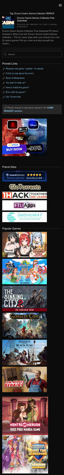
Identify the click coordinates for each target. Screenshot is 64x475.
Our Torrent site (13, 96)
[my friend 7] (24, 216)
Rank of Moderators (15, 77)
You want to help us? (15, 82)
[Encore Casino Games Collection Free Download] (8, 22)
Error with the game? (16, 91)
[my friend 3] (24, 194)
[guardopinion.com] (24, 175)
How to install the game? (17, 87)
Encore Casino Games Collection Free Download (35, 19)
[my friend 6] (24, 205)
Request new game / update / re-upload (24, 68)
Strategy (22, 27)
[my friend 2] (24, 186)
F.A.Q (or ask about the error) (20, 73)
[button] (60, 5)
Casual (53, 24)
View (24, 244)
